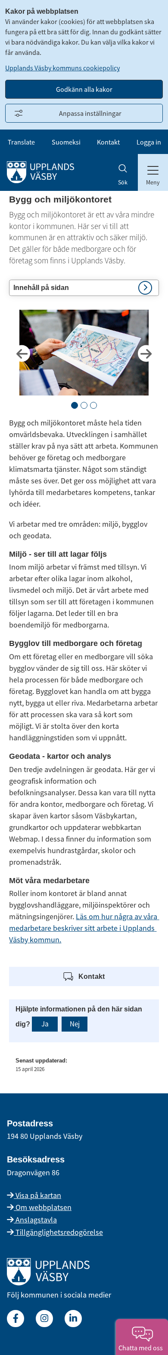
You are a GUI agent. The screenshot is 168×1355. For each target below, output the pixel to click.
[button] (84, 288)
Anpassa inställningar (90, 113)
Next (146, 353)
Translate (21, 142)
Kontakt (108, 142)
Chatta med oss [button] (141, 1347)
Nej (75, 1024)
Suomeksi (66, 142)
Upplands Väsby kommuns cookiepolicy (62, 67)
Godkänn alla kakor (84, 89)
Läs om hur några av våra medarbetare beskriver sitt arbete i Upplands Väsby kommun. (84, 928)
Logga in (149, 142)
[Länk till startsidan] (48, 1283)
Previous (21, 353)
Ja (45, 1024)
